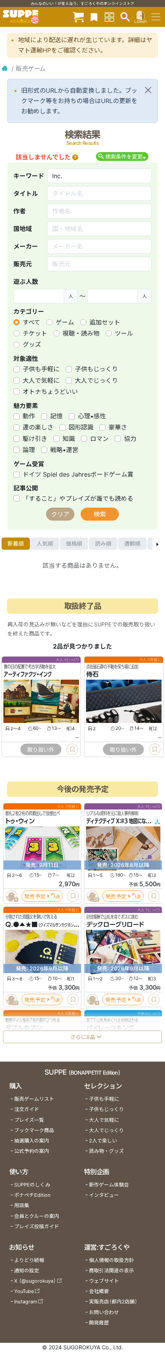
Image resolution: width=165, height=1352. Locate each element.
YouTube (24, 1291)
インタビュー (104, 1195)
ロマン (99, 438)
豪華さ (118, 427)
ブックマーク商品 (34, 1130)
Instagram (25, 1301)
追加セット (104, 322)
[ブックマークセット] (94, 16)
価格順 (74, 543)
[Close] (148, 90)
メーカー (25, 246)
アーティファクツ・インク (27, 674)
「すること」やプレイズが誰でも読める (78, 498)
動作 (29, 416)
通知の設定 (26, 1270)
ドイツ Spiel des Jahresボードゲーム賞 (78, 474)
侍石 (92, 674)
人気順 (45, 543)
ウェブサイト (104, 1281)
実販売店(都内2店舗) (113, 1301)
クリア (60, 514)
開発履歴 (99, 1323)
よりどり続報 (29, 1260)
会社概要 (99, 1291)
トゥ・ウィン (20, 821)
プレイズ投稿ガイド (36, 1226)
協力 (130, 438)
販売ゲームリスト (34, 1099)
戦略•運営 (64, 450)
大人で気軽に (41, 380)
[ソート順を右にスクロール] (157, 543)
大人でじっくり (96, 380)
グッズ (32, 344)
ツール (124, 333)
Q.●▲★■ (21, 924)
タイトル (25, 193)
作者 (19, 211)
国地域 (22, 229)
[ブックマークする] (72, 749)
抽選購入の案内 (31, 1141)
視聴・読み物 (81, 333)
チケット (35, 333)
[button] (75, 157)
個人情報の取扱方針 (111, 1260)
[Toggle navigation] (155, 17)
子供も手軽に (41, 369)
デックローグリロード (115, 924)
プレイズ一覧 (29, 1120)
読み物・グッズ (106, 1151)
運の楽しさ (38, 427)
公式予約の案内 (31, 1151)
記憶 (56, 416)
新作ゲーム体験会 (109, 1185)
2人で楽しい (103, 1141)
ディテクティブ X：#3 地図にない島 (120, 821)
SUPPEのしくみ (32, 1185)
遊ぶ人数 (25, 281)
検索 (100, 514)
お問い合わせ (104, 1312)
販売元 (22, 264)
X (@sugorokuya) (35, 1281)
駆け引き (35, 438)
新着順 (16, 543)
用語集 (21, 1205)
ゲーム (65, 322)
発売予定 (35, 896)
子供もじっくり (96, 369)
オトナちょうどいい (50, 391)
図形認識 (81, 427)
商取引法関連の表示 (111, 1270)
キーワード (28, 176)
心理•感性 (92, 416)
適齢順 (132, 543)
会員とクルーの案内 (36, 1216)
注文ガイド (26, 1109)
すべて (31, 322)
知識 (69, 438)
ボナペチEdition (32, 1195)
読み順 (103, 543)
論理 (29, 450)
